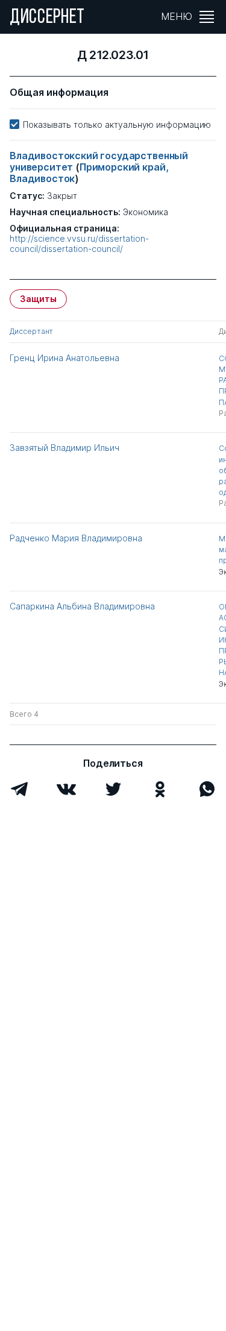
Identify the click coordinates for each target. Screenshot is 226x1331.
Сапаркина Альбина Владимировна (82, 606)
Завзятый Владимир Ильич (64, 447)
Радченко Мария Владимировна (76, 538)
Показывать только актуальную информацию (117, 124)
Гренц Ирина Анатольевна (64, 358)
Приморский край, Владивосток (89, 172)
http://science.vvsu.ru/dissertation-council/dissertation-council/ (79, 244)
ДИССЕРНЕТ (47, 18)
